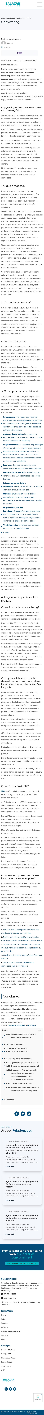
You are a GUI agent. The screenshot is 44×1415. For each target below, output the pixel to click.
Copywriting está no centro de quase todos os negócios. (23, 1035)
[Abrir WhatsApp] (39, 1410)
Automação (6, 1366)
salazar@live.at (9, 1298)
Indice (19, 52)
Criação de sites (7, 1350)
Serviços (4, 1323)
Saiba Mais (10, 1166)
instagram (21, 1025)
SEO (3, 791)
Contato (4, 1335)
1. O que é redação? (15, 1044)
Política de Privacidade (10, 1331)
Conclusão (10, 1100)
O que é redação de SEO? (21, 1083)
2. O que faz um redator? (17, 1048)
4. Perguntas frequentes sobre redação (23, 1063)
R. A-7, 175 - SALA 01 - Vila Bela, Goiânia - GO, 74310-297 (20, 1303)
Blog (3, 1339)
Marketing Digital (14, 18)
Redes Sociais (6, 1362)
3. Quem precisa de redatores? (19, 1058)
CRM (3, 1370)
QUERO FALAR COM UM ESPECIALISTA (22, 1263)
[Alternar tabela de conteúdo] (38, 1031)
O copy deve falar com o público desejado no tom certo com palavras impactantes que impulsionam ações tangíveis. (24, 1074)
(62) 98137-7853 (9, 1294)
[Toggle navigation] (40, 4)
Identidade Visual (8, 1358)
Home (3, 18)
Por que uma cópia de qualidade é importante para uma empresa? (25, 1089)
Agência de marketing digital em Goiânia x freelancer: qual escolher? (22, 1184)
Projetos (4, 1327)
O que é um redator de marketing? (25, 1066)
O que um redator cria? (20, 1052)
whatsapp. (31, 1025)
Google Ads (6, 1354)
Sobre (3, 1319)
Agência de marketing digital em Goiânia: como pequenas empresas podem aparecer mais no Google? (22, 1149)
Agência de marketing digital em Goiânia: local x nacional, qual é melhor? (22, 1218)
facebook (12, 1025)
